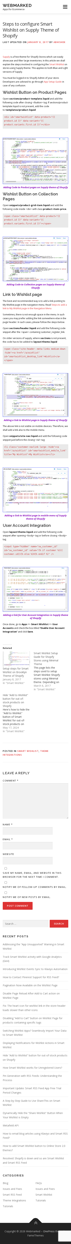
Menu (65, 6)
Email (8, 839)
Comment (11, 780)
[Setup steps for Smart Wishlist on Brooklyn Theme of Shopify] (16, 659)
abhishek (60, 42)
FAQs (39, 1183)
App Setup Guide (53, 81)
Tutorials (41, 1200)
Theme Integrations (14, 1200)
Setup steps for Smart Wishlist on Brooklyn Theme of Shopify (16, 672)
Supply (6, 56)
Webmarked (17, 5)
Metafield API (11, 1125)
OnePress (49, 1231)
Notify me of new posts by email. (27, 897)
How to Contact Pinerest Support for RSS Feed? (31, 977)
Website (8, 854)
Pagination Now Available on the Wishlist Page (30, 985)
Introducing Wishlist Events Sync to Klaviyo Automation (35, 969)
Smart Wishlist (56, 64)
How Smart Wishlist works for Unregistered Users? (32, 1067)
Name (8, 824)
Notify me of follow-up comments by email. (35, 887)
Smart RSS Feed (12, 1194)
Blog (5, 1183)
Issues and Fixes (12, 1189)
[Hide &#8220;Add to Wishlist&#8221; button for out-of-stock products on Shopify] (18, 713)
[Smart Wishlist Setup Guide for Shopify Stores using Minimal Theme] (49, 671)
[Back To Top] (35, 1222)
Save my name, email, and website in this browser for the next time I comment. (32, 874)
